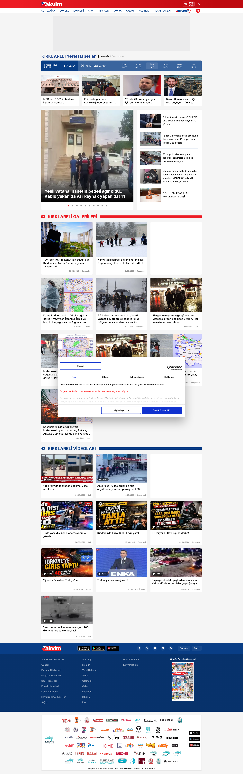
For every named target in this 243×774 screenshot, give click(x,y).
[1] (68, 205)
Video (85, 675)
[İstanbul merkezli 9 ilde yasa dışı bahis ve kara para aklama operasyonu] (176, 515)
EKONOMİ (78, 10)
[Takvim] (51, 4)
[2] (72, 205)
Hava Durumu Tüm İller (53, 696)
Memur (86, 664)
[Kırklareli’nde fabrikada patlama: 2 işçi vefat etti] (67, 468)
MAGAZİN (104, 10)
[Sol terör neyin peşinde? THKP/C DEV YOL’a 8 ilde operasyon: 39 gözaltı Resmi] (150, 121)
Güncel (45, 664)
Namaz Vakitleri (49, 691)
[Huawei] (112, 648)
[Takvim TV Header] (184, 10)
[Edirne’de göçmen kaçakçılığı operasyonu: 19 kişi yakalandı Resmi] (101, 85)
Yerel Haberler (89, 670)
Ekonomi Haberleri (51, 670)
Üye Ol (196, 648)
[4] (81, 205)
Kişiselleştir (119, 410)
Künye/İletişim (130, 664)
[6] (89, 205)
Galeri (85, 686)
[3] (77, 205)
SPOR (91, 10)
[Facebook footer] (139, 648)
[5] (85, 205)
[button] (44, 157)
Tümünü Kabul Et (161, 410)
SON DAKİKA (48, 10)
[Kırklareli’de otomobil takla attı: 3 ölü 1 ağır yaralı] (121, 515)
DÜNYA (117, 10)
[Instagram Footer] (163, 648)
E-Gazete (87, 691)
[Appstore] (83, 648)
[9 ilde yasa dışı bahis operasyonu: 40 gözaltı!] (67, 515)
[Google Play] (98, 648)
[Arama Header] (199, 4)
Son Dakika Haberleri (52, 659)
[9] (102, 205)
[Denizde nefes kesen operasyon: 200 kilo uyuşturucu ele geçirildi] (67, 610)
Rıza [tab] (74, 377)
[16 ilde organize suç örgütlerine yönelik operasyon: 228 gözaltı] (121, 468)
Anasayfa (105, 56)
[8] (98, 205)
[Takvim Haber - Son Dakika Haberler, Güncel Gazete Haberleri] (51, 648)
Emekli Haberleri (50, 686)
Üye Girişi (184, 648)
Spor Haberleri (49, 680)
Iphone (86, 696)
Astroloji (86, 659)
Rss (84, 702)
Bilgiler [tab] (105, 377)
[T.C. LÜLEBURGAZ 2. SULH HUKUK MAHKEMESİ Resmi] (150, 195)
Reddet (80, 366)
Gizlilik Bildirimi (131, 659)
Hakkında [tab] (169, 377)
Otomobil (87, 680)
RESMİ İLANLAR (163, 10)
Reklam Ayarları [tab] (137, 377)
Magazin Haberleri (51, 675)
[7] (93, 205)
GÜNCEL (64, 10)
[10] (106, 205)
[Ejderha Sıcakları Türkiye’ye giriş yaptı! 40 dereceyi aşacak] (67, 562)
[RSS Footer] (170, 648)
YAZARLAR (144, 10)
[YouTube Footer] (155, 648)
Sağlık (44, 702)
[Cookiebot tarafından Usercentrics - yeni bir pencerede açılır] (169, 368)
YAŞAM (130, 10)
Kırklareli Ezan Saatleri (96, 66)
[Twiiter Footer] (147, 648)
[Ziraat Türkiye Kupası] (198, 11)
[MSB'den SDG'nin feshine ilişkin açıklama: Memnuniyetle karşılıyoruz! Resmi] (60, 85)
